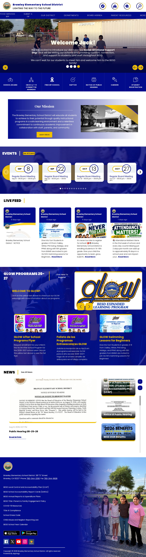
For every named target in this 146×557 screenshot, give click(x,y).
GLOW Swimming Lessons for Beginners (115, 338)
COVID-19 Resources (12, 506)
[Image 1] (67, 66)
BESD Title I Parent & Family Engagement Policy (24, 501)
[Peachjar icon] (31, 544)
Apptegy (16, 553)
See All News (26, 372)
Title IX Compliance (12, 510)
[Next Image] (140, 67)
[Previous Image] (135, 67)
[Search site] (138, 6)
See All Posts (33, 200)
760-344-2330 (33, 478)
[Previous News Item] (140, 381)
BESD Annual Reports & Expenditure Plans (21, 496)
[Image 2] (71, 66)
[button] (140, 172)
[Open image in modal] (20, 230)
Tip (28, 15)
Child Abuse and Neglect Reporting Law (21, 520)
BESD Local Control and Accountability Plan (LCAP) (26, 487)
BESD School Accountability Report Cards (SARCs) (25, 492)
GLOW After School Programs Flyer (27, 338)
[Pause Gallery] (5, 67)
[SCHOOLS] (113, 6)
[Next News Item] (140, 388)
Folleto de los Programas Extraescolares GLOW (72, 340)
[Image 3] (74, 66)
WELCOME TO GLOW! (26, 291)
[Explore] (101, 6)
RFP (7, 15)
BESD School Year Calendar (15, 524)
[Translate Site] (126, 6)
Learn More (44, 134)
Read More (57, 257)
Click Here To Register (62, 276)
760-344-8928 (50, 478)
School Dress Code (11, 515)
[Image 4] (78, 66)
